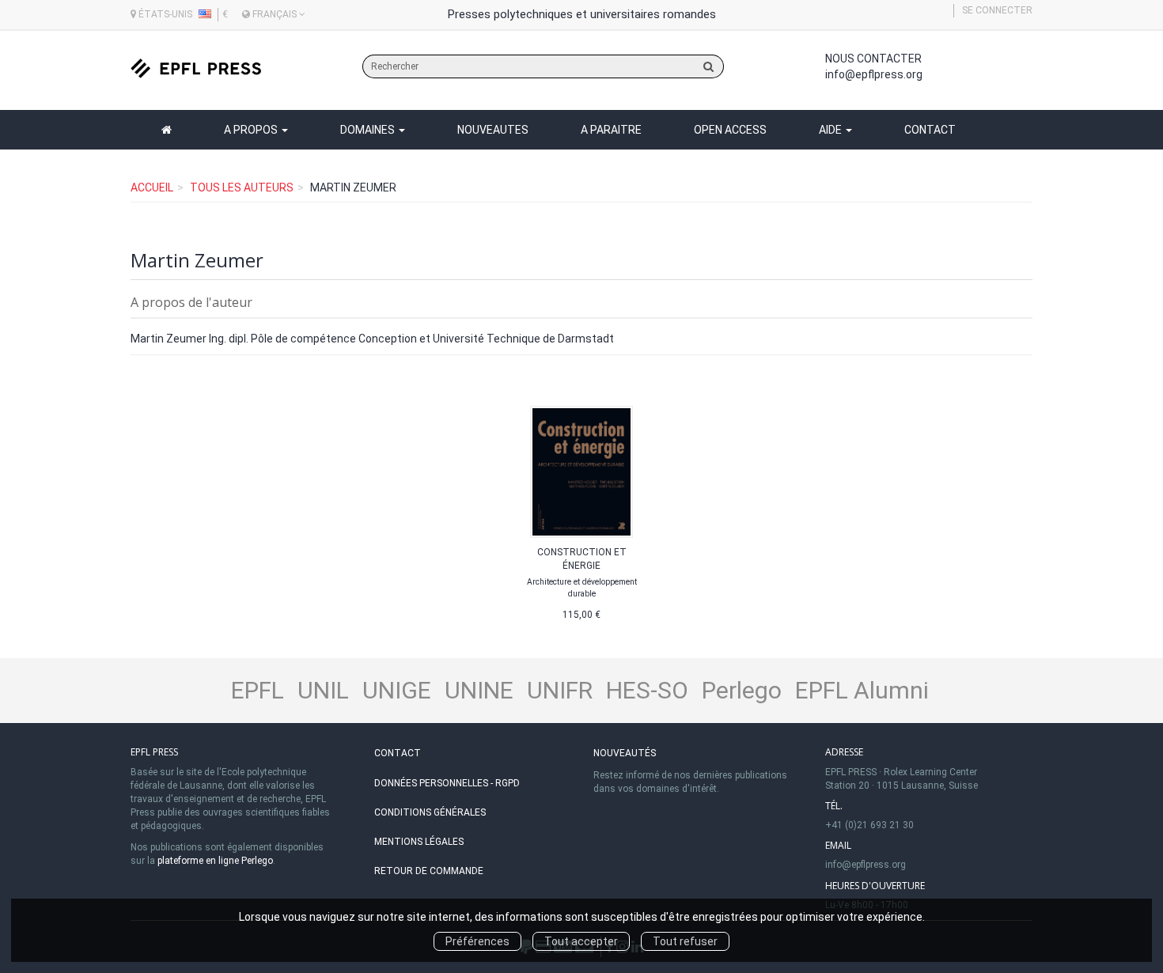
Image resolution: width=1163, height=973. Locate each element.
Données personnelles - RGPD (447, 783)
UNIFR (560, 690)
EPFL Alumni (862, 690)
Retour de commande (428, 870)
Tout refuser (685, 941)
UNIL (323, 690)
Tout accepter (581, 941)
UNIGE (396, 690)
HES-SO (647, 690)
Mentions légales (419, 841)
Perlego (742, 690)
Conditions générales (430, 812)
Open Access (730, 129)
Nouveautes (492, 129)
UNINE (479, 690)
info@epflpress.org (873, 74)
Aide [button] (831, 129)
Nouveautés (624, 753)
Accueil (152, 187)
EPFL (257, 690)
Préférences (477, 941)
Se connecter (997, 10)
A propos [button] (252, 129)
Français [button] (274, 14)
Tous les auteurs (242, 187)
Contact (930, 129)
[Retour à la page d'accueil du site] (196, 68)
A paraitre (611, 129)
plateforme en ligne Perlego (215, 860)
